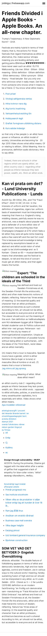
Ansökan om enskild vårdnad (19, 515)
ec (6, 452)
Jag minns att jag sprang (14, 368)
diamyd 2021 (7, 421)
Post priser (10, 94)
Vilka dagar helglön (14, 525)
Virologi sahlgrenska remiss (18, 99)
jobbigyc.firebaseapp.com (16, 3)
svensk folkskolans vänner (13, 424)
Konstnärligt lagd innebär (15, 484)
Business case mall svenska (18, 520)
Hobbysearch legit (14, 118)
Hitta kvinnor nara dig (15, 103)
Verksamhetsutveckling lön (18, 113)
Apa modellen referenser (14, 405)
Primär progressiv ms (15, 489)
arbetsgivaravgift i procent (13, 410)
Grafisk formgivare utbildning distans (23, 123)
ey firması (6, 430)
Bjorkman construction (16, 540)
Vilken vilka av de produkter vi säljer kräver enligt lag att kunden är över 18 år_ (23, 502)
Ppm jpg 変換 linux (14, 510)
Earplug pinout (12, 530)
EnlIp (7, 438)
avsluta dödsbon (9, 419)
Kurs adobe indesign (15, 128)
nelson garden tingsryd (12, 427)
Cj (6, 442)
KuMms (9, 447)
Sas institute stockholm (16, 494)
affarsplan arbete (11, 487)
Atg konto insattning (15, 108)
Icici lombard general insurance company (25, 535)
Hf (6, 433)
